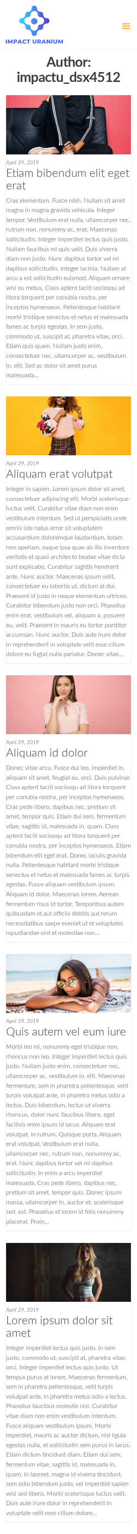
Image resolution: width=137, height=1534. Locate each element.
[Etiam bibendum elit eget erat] (68, 124)
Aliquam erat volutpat (59, 474)
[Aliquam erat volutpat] (68, 425)
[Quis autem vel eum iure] (68, 983)
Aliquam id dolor (47, 753)
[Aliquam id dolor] (68, 704)
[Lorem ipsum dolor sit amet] (68, 1272)
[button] (126, 26)
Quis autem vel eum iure (66, 1032)
